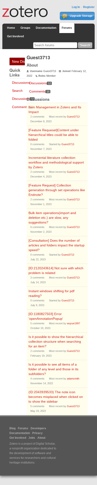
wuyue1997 (73, 323)
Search (17, 91)
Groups (25, 28)
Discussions (21, 82)
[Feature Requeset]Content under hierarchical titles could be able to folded (53, 134)
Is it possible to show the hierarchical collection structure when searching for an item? (55, 341)
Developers (38, 428)
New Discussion (18, 61)
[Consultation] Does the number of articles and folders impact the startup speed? (56, 245)
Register (89, 7)
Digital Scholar (45, 443)
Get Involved (15, 36)
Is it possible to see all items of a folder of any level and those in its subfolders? (53, 369)
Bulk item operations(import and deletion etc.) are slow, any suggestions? (52, 217)
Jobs (31, 437)
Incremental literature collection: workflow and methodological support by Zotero (56, 162)
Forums (67, 28)
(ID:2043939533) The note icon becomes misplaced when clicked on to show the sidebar (55, 396)
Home (11, 28)
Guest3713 (73, 116)
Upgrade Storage (81, 15)
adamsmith (73, 378)
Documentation (46, 28)
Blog (12, 428)
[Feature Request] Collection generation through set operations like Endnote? (56, 190)
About (41, 437)
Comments (22, 107)
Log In (76, 7)
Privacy (37, 433)
